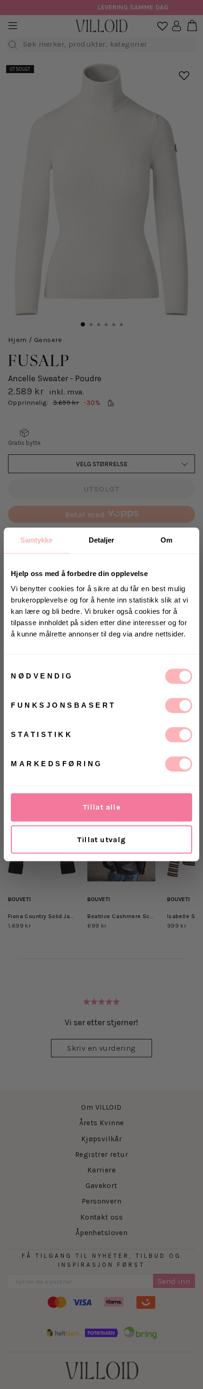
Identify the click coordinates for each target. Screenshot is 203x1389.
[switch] (178, 705)
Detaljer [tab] (102, 540)
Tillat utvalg (101, 839)
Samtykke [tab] (36, 540)
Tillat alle (102, 807)
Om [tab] (166, 540)
